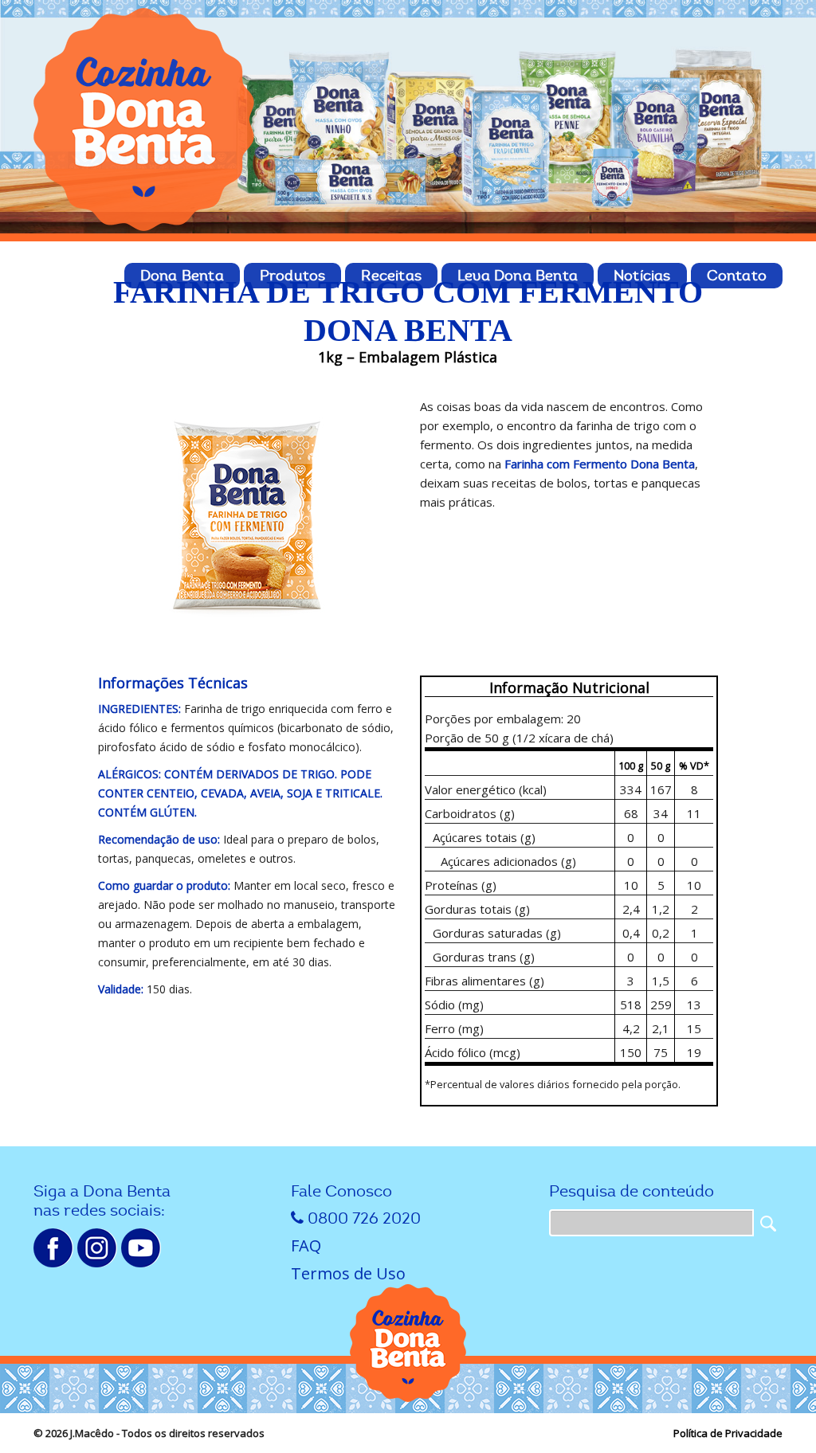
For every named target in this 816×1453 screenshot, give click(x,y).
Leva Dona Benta (517, 275)
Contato (737, 275)
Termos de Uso (348, 1273)
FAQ (306, 1245)
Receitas (391, 275)
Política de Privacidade (728, 1433)
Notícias (642, 275)
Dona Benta (182, 275)
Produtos (293, 275)
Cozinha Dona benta (145, 119)
